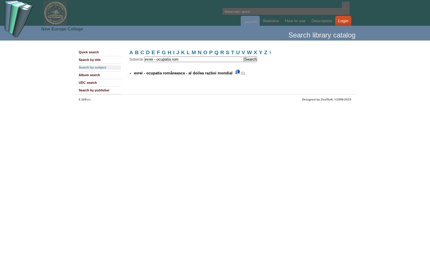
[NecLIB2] (55, 24)
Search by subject (92, 67)
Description (322, 20)
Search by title (90, 60)
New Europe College (62, 28)
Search (250, 20)
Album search (89, 75)
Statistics (271, 20)
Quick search (89, 52)
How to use (295, 20)
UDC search (88, 82)
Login (343, 20)
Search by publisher (94, 90)
